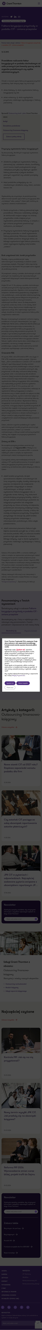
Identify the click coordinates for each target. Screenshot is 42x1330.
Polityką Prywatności (18, 675)
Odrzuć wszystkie (23, 683)
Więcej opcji (10, 687)
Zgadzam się (10, 683)
